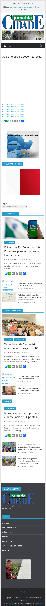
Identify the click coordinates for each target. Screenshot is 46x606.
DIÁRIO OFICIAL (7, 532)
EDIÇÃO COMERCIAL (9, 528)
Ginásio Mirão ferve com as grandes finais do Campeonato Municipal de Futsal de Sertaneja (30, 447)
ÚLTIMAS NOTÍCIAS (14, 164)
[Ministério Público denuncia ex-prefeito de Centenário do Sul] (9, 391)
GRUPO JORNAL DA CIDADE (12, 546)
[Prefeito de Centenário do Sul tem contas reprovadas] (9, 378)
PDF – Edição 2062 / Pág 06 (10, 117)
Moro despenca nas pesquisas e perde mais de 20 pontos (22, 415)
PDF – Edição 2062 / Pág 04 (10, 112)
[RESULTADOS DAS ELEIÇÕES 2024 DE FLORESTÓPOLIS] (9, 285)
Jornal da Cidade (20, 339)
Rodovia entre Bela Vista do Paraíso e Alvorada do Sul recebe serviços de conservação (30, 297)
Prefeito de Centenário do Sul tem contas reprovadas (28, 377)
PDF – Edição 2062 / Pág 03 (10, 109)
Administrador (26, 259)
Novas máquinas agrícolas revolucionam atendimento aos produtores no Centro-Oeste (29, 461)
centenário (8, 339)
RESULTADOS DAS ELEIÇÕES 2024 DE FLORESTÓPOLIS (30, 284)
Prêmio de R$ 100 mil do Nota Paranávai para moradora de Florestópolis (22, 251)
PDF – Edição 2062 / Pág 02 (10, 107)
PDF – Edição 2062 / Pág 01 (10, 104)
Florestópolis (9, 242)
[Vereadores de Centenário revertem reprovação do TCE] (23, 325)
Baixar (22, 104)
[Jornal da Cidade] (4, 45)
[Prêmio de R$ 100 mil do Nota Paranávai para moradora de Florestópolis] (23, 228)
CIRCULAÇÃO (7, 541)
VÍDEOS (5, 537)
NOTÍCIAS (5, 523)
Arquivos (5, 204)
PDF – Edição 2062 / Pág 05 (10, 114)
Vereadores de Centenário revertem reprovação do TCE (21, 346)
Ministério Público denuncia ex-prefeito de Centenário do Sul (29, 389)
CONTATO (6, 551)
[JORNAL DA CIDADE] (18, 495)
